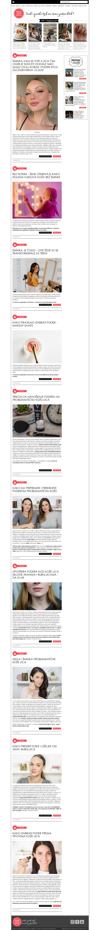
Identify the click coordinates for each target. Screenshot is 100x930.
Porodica (48, 6)
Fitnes (35, 6)
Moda (23, 6)
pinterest (37, 132)
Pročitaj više (57, 156)
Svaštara (68, 6)
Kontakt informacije (41, 928)
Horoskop (61, 6)
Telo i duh (41, 6)
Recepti (54, 6)
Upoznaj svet (82, 6)
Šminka (18, 6)
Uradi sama (29, 6)
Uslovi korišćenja (51, 928)
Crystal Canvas (69, 928)
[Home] (25, 922)
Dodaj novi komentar (45, 156)
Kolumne (74, 6)
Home (13, 2)
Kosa (13, 6)
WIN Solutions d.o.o (82, 928)
